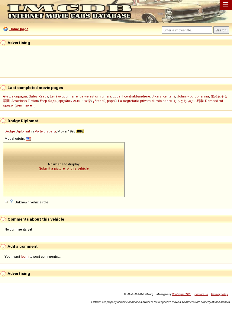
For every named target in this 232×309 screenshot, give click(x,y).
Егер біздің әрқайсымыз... (61, 101)
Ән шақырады (15, 96)
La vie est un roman (95, 96)
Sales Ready (38, 96)
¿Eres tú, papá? (104, 101)
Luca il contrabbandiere (131, 96)
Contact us (201, 294)
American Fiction (24, 101)
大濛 (87, 101)
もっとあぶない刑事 (188, 101)
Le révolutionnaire (64, 96)
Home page (18, 29)
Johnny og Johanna (193, 96)
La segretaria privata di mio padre (145, 101)
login (25, 256)
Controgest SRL (181, 294)
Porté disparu (45, 131)
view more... (25, 105)
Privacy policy (219, 294)
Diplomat (23, 131)
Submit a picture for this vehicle (64, 168)
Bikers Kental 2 (163, 96)
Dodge (10, 131)
